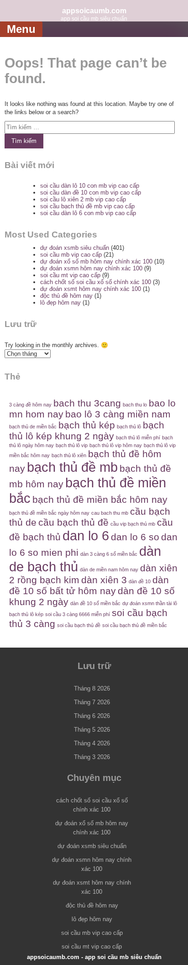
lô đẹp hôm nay (60, 302)
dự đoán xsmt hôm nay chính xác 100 (90, 288)
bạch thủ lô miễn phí (138, 437)
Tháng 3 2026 (92, 757)
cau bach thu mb (109, 513)
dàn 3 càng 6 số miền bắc (108, 554)
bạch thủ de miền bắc (33, 426)
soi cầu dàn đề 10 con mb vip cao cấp (90, 192)
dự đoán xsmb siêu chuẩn (74, 247)
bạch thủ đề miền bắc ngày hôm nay (49, 513)
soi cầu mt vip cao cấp (70, 275)
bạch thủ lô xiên (69, 455)
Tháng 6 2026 (92, 715)
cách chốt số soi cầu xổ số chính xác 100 (95, 282)
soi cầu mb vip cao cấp (71, 254)
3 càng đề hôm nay (30, 404)
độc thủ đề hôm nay (66, 295)
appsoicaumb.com (94, 10)
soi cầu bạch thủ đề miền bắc (134, 625)
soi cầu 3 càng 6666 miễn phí (77, 614)
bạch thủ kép (86, 425)
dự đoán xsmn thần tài (147, 603)
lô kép (36, 614)
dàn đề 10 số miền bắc (95, 603)
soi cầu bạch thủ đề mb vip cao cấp (87, 206)
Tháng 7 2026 (92, 702)
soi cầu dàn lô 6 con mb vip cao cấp (88, 213)
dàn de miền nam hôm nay (109, 569)
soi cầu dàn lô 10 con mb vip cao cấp (89, 185)
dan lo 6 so (135, 537)
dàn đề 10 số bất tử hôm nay (89, 585)
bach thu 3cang (87, 403)
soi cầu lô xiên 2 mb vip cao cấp (83, 199)
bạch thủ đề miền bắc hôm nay (99, 499)
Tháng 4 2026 (92, 743)
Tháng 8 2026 (92, 688)
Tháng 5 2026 (92, 729)
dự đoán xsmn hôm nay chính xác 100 (91, 268)
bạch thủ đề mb (72, 467)
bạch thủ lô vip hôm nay (115, 445)
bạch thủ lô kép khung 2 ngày (86, 430)
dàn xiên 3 (104, 580)
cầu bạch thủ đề (73, 522)
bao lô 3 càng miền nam (118, 414)
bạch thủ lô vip (72, 445)
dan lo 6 (86, 535)
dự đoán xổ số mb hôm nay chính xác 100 (96, 261)
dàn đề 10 (140, 581)
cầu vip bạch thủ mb (132, 524)
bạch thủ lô (129, 426)
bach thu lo (135, 404)
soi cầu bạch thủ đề (78, 625)
